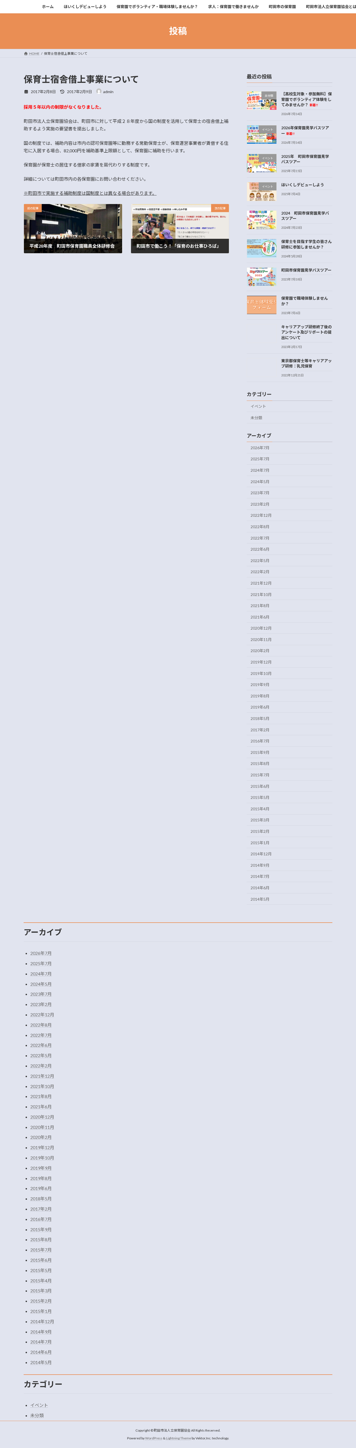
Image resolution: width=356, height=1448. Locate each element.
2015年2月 (260, 831)
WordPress (153, 1438)
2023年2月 (260, 503)
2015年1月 (260, 842)
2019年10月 (261, 673)
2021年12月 (261, 583)
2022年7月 (260, 537)
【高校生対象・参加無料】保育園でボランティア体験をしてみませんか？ (306, 99)
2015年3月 (260, 820)
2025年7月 (260, 458)
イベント (258, 406)
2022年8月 (260, 526)
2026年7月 (260, 447)
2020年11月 (261, 639)
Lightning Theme (178, 1438)
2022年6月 (260, 549)
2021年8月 (260, 605)
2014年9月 (260, 865)
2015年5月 (260, 797)
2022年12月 (261, 515)
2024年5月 (260, 481)
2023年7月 (260, 492)
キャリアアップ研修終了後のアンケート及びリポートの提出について (306, 332)
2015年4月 (260, 808)
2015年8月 (260, 763)
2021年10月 (261, 594)
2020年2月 (260, 650)
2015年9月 (260, 752)
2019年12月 (261, 662)
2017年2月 (260, 729)
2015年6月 (260, 786)
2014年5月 (260, 898)
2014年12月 (261, 853)
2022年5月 (260, 560)
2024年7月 (260, 470)
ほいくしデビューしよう (302, 184)
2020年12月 (261, 628)
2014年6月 (260, 887)
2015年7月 (260, 775)
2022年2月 (260, 571)
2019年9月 (260, 684)
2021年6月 (260, 616)
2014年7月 (260, 876)
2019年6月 (260, 707)
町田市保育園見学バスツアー (306, 269)
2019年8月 (260, 695)
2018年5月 (260, 718)
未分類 (256, 417)
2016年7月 (260, 741)
